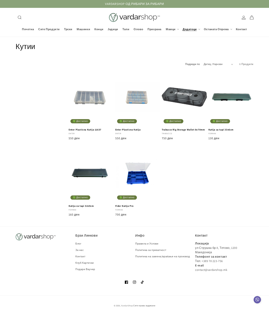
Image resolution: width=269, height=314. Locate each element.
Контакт (80, 256)
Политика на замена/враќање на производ (162, 256)
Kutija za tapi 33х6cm (221, 129)
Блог (78, 243)
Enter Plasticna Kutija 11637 (85, 129)
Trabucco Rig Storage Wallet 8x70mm (183, 129)
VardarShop (127, 305)
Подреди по (192, 64)
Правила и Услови (146, 243)
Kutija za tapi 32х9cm (81, 206)
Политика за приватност (150, 250)
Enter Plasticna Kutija (128, 129)
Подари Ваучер (85, 269)
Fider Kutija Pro (124, 206)
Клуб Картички (84, 262)
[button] (20, 17)
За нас (79, 250)
